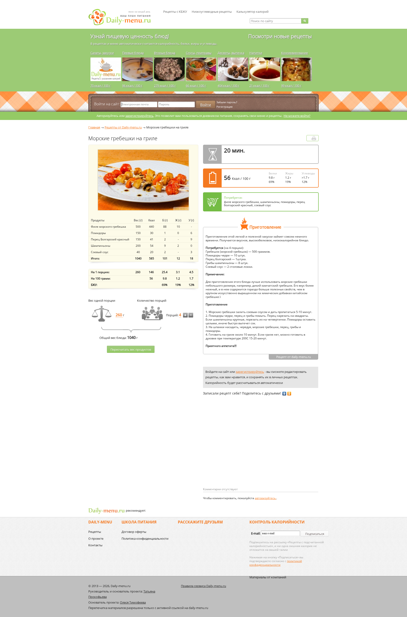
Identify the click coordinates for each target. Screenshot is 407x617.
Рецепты (94, 532)
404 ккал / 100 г (229, 85)
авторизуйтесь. (265, 498)
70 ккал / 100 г (100, 85)
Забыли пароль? (226, 102)
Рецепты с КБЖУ (175, 11)
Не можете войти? (297, 116)
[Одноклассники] (289, 394)
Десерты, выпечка (231, 53)
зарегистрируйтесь (139, 116)
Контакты (95, 545)
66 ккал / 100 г (196, 85)
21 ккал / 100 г (259, 85)
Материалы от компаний (267, 577)
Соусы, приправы (199, 53)
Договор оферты (134, 532)
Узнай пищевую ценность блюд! (129, 36)
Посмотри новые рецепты (280, 36)
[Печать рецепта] (314, 138)
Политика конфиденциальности (145, 538)
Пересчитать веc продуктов (130, 349)
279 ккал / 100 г (165, 85)
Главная (94, 127)
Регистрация (224, 106)
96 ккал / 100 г (132, 85)
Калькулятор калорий (252, 11)
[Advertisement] (242, 449)
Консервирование (294, 53)
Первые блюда (133, 53)
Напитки (255, 53)
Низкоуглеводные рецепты (212, 11)
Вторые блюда (164, 53)
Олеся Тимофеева (133, 602)
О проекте (95, 538)
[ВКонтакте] (284, 394)
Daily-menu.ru (122, 17)
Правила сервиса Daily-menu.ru (203, 586)
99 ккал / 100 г (291, 85)
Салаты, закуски (102, 53)
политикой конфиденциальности (275, 563)
